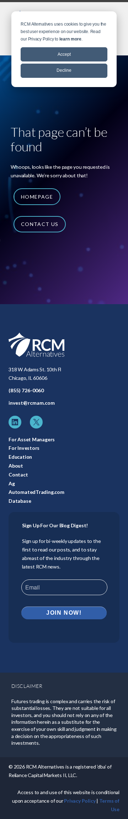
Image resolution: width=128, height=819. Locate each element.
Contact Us (40, 224)
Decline (64, 70)
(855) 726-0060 (26, 390)
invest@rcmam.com (32, 403)
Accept (64, 54)
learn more (70, 39)
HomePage (37, 197)
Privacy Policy (79, 801)
